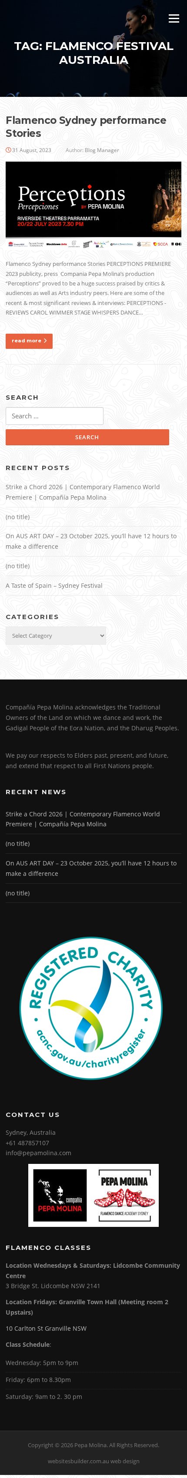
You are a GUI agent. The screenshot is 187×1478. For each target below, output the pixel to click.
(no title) (18, 517)
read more (26, 341)
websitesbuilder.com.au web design (94, 1461)
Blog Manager (102, 150)
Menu (173, 18)
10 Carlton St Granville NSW (46, 1328)
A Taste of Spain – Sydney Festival (54, 585)
